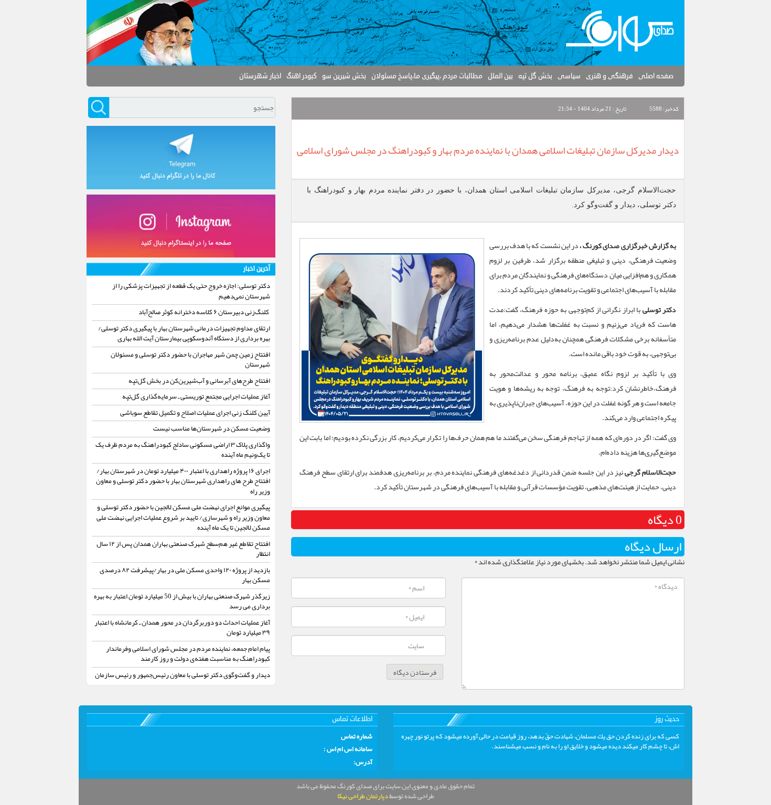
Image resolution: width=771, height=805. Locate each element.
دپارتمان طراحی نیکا (362, 796)
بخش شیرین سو (344, 76)
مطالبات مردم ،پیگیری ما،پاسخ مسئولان (427, 76)
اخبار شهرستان (260, 76)
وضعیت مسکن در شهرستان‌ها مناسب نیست (211, 428)
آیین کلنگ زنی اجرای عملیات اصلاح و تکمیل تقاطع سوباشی (195, 413)
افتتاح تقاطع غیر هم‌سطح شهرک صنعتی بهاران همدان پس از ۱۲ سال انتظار (183, 549)
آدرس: (363, 762)
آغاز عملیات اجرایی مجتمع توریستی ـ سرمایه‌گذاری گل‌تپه (196, 396)
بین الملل (500, 76)
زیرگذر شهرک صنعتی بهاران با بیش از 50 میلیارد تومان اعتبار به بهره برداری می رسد (182, 601)
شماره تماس (356, 737)
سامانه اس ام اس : (348, 749)
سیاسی (569, 76)
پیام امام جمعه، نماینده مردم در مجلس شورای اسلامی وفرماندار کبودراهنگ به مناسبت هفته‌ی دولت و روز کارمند (188, 654)
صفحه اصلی (655, 76)
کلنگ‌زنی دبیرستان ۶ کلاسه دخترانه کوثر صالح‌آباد (204, 312)
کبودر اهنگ (301, 76)
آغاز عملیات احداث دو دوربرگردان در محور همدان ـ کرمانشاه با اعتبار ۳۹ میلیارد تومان (182, 628)
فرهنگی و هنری (609, 76)
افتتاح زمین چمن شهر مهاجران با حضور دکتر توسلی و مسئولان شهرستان (190, 360)
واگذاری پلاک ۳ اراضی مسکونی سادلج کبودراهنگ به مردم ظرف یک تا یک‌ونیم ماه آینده (182, 450)
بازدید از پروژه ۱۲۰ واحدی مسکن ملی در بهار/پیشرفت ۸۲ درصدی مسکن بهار (185, 575)
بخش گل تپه (535, 76)
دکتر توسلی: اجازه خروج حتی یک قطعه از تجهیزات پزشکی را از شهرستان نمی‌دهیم (191, 291)
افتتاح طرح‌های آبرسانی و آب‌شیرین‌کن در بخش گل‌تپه (199, 381)
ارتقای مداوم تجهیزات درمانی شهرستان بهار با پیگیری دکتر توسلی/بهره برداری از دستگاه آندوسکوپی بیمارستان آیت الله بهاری (184, 333)
